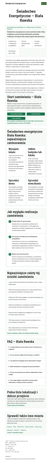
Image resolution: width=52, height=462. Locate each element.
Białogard (10, 430)
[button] (45, 3)
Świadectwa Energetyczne (15, 3)
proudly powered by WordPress (27, 459)
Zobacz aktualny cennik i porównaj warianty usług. (22, 333)
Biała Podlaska (29, 427)
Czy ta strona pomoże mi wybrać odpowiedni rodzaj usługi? (25, 373)
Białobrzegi (38, 427)
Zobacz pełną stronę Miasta (16, 405)
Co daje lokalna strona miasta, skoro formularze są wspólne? (25, 348)
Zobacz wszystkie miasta (15, 432)
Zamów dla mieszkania (16, 114)
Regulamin (8, 456)
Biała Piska (20, 427)
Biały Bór (16, 430)
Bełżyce (9, 427)
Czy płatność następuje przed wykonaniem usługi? (25, 361)
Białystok (23, 430)
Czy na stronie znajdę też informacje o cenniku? (25, 355)
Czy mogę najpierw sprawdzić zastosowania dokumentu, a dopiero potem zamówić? (23, 381)
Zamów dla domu (35, 114)
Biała (14, 427)
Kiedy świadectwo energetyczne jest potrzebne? (25, 366)
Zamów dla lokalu (16, 118)
